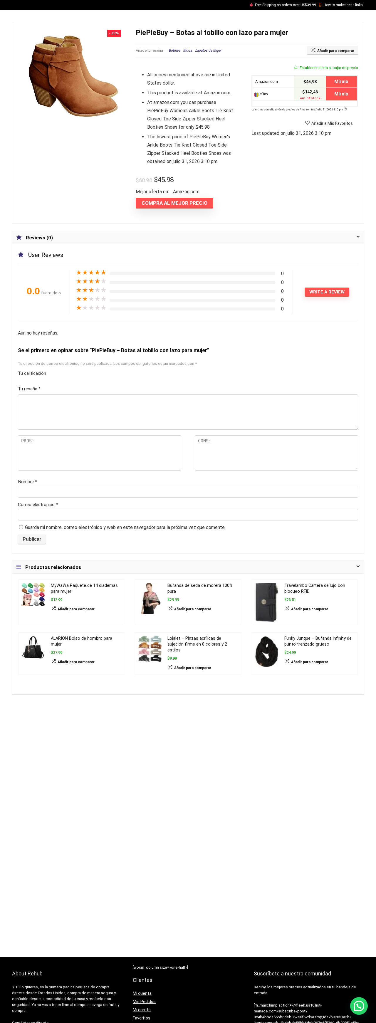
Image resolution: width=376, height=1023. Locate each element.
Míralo (341, 81)
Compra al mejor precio (174, 203)
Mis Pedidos (144, 1001)
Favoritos (141, 1018)
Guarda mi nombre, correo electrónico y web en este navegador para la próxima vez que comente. (125, 527)
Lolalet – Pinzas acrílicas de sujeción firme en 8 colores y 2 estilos (197, 644)
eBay (263, 94)
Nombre (27, 481)
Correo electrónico (38, 504)
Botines (174, 50)
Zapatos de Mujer (208, 50)
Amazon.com (266, 81)
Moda (187, 50)
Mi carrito (142, 1009)
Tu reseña (29, 389)
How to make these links (343, 5)
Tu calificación (32, 373)
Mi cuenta (142, 993)
